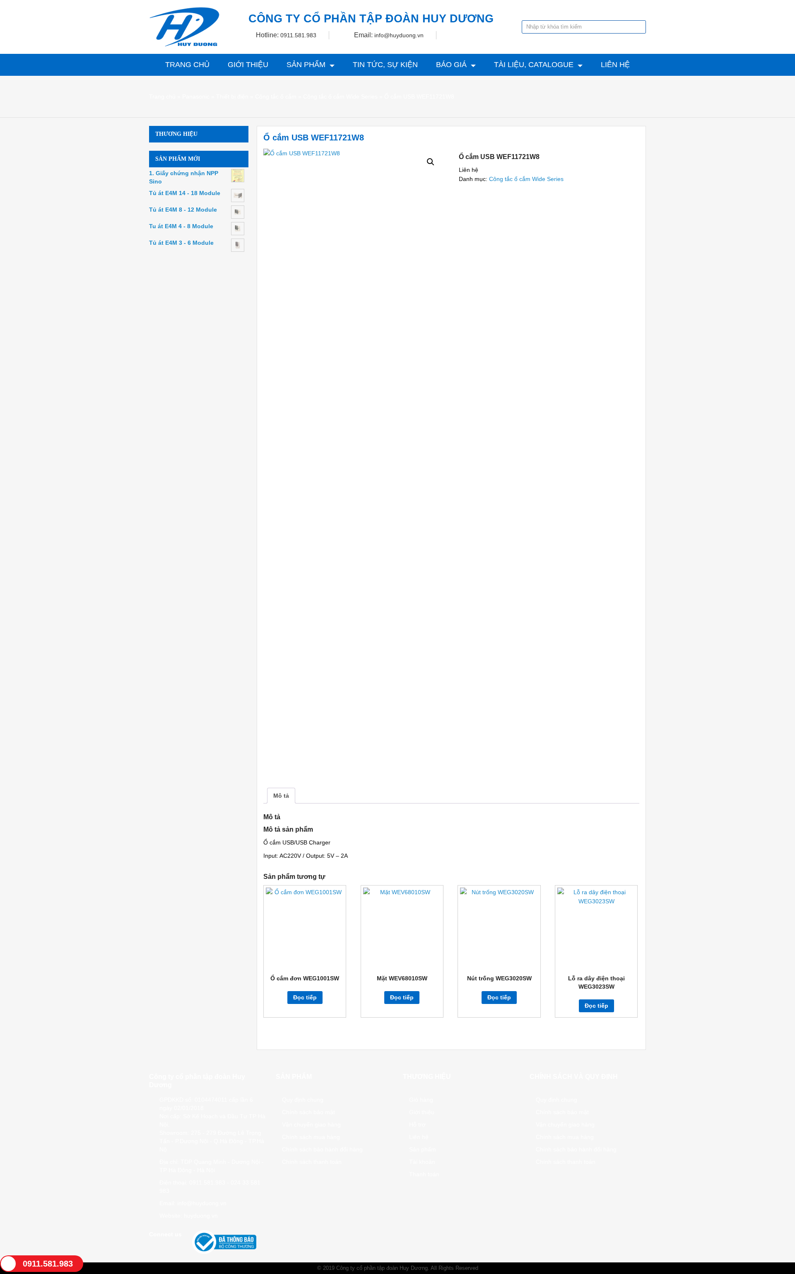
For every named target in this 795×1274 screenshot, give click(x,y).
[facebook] (152, 1247)
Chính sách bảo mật (308, 1112)
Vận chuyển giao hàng (311, 1124)
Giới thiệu (248, 64)
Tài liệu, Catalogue (533, 64)
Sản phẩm (306, 64)
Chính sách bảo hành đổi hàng (322, 1149)
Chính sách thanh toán (312, 1161)
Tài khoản (422, 1161)
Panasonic (196, 96)
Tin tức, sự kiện (385, 64)
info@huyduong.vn (399, 35)
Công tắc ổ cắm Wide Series (340, 96)
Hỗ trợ (417, 1124)
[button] (430, 161)
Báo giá (451, 64)
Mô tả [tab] (281, 795)
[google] (163, 1247)
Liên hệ (615, 64)
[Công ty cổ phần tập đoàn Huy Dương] (184, 27)
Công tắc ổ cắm (275, 96)
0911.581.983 (298, 35)
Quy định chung (302, 1099)
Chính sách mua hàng (311, 1137)
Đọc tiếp (305, 997)
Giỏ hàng (421, 1099)
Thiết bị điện (232, 96)
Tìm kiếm (639, 27)
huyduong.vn (201, 1215)
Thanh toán (424, 1174)
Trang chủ (187, 64)
